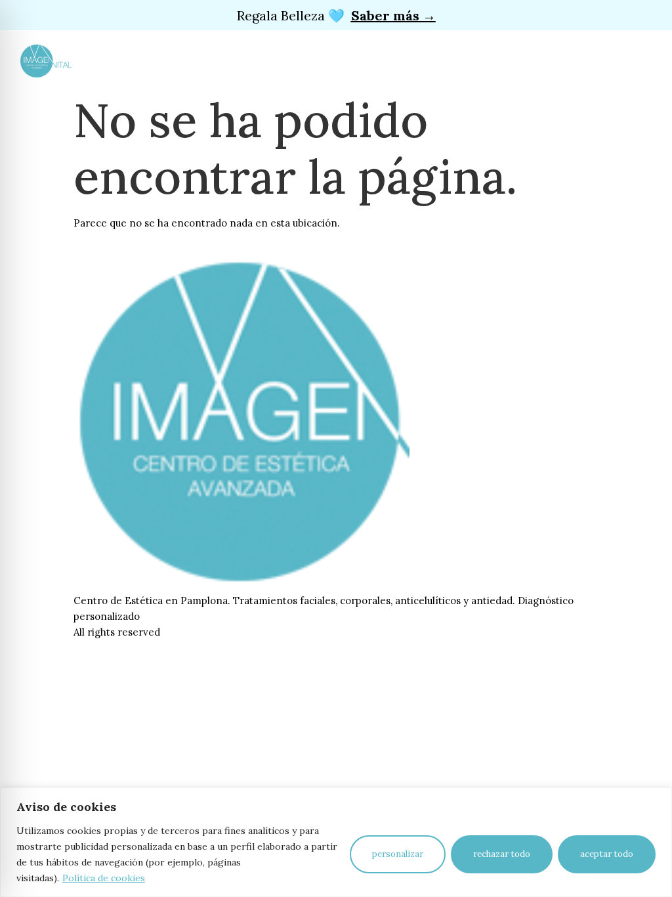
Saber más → (393, 15)
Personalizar (397, 854)
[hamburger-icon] (181, 60)
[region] (336, 842)
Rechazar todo (501, 854)
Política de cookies (103, 878)
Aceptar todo (606, 854)
